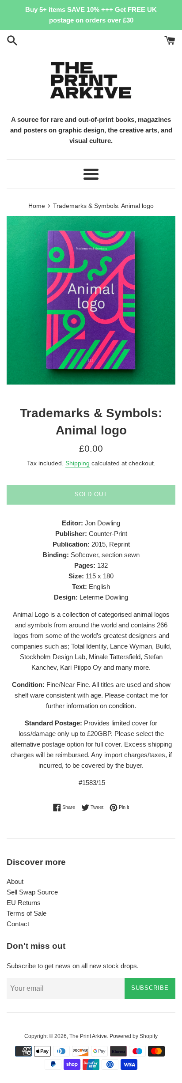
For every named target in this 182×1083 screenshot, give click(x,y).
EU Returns (24, 902)
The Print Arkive (88, 1036)
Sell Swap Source (32, 892)
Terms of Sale (26, 913)
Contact (18, 924)
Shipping (77, 463)
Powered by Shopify (134, 1036)
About (15, 881)
